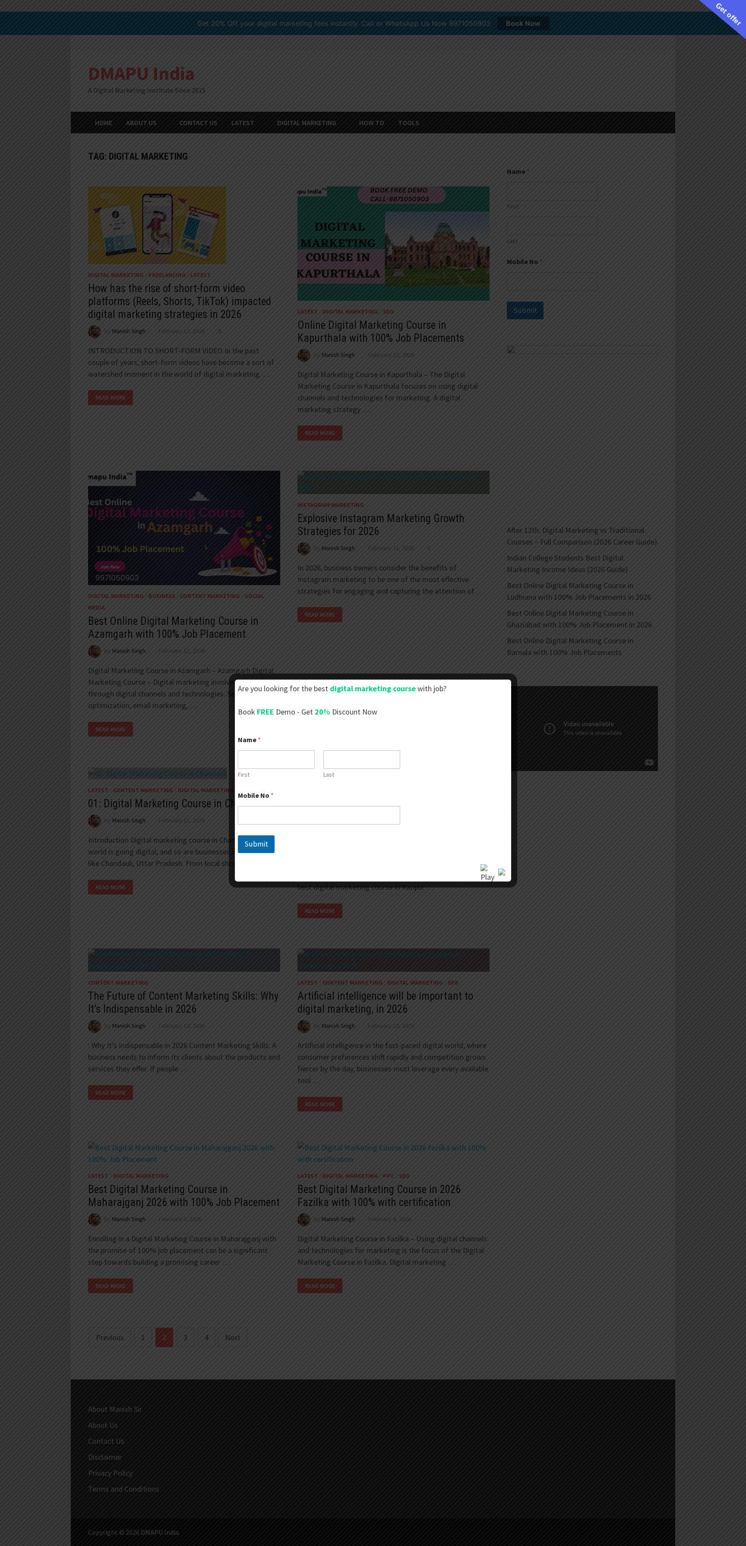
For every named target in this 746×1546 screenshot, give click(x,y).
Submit (256, 844)
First (244, 774)
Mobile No (256, 795)
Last (328, 774)
